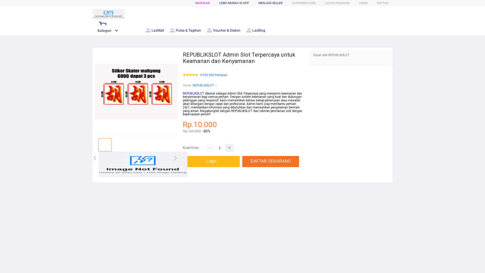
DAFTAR (382, 3)
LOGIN (363, 3)
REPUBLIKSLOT (203, 85)
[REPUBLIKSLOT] (143, 176)
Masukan (202, 3)
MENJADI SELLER (270, 3)
